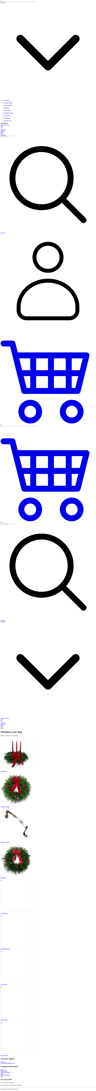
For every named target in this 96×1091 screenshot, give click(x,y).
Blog (2, 133)
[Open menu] (1, 522)
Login (2, 728)
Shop (2, 126)
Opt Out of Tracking (5, 1072)
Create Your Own (5, 125)
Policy (2, 132)
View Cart (12, 1063)
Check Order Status (5, 1063)
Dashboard (3, 135)
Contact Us (3, 129)
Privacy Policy (4, 1071)
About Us (3, 131)
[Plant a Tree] (1, 128)
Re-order (3, 233)
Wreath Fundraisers (5, 1075)
